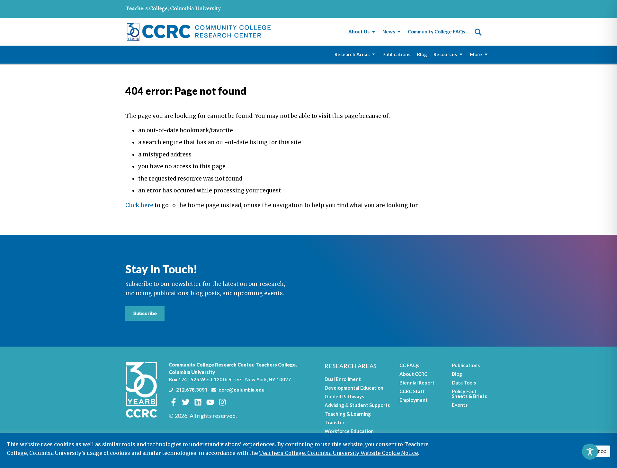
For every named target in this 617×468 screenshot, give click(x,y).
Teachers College (275, 364)
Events (460, 405)
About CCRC (413, 374)
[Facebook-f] (173, 402)
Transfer (334, 422)
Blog (457, 374)
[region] (308, 450)
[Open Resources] (461, 54)
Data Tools (464, 382)
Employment (413, 400)
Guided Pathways (344, 396)
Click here (139, 205)
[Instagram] (222, 402)
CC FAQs (409, 365)
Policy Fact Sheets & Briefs (469, 393)
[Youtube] (210, 402)
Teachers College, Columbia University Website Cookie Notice (338, 453)
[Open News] (399, 31)
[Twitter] (186, 402)
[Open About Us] (373, 31)
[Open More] (486, 54)
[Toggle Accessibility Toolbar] (590, 451)
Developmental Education (354, 388)
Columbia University (192, 372)
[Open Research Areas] (373, 54)
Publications (466, 365)
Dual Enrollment (343, 379)
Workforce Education (349, 431)
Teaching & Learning (348, 414)
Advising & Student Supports (357, 405)
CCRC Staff (412, 391)
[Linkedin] (198, 402)
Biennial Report (416, 382)
